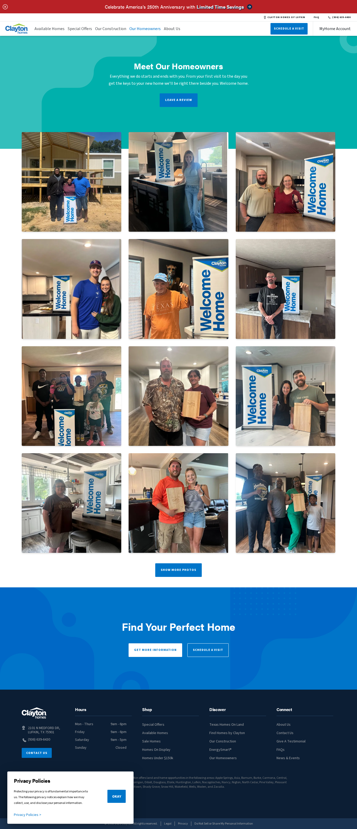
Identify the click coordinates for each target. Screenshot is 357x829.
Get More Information (155, 650)
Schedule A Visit (289, 28)
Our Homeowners (145, 29)
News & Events (288, 758)
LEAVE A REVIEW (178, 100)
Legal (167, 823)
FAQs (281, 749)
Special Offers (80, 29)
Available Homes (49, 29)
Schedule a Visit (208, 650)
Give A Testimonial (291, 741)
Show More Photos (178, 570)
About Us (172, 29)
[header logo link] (16, 29)
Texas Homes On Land (226, 724)
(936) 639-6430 (341, 17)
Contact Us (36, 753)
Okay (116, 796)
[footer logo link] (34, 713)
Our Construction (110, 29)
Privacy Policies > (27, 814)
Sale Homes (151, 741)
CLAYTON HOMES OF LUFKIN (286, 17)
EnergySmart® (220, 749)
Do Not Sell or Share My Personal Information (223, 823)
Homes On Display (156, 749)
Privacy (183, 823)
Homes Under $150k (157, 758)
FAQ (316, 17)
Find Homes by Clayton (227, 733)
